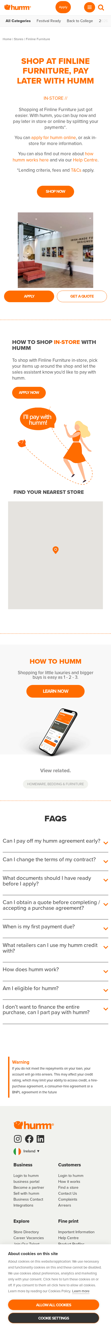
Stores (18, 39)
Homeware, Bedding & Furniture (55, 784)
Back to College (80, 21)
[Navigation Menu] (89, 7)
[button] (55, 550)
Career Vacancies (28, 1238)
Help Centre (85, 160)
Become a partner (28, 1187)
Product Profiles (71, 1244)
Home (7, 39)
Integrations (23, 1205)
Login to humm (71, 1176)
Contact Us (67, 1193)
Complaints (67, 1199)
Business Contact (28, 1199)
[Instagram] (17, 1139)
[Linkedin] (40, 1139)
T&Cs (76, 170)
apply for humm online (53, 137)
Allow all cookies (53, 1305)
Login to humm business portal (26, 1178)
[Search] (101, 7)
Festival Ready (49, 21)
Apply (63, 7)
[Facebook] (29, 1139)
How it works (69, 1181)
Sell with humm (26, 1193)
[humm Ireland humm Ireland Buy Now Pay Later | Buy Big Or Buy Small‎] (17, 7)
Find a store (68, 1187)
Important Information (76, 1232)
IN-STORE (54, 98)
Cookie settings (53, 1318)
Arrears (64, 1205)
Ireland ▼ (31, 1151)
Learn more (80, 1291)
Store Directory (26, 1232)
